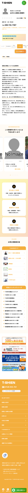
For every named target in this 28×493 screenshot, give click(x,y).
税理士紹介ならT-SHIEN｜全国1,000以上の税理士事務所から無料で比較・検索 (13, 464)
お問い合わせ (6, 471)
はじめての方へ (6, 398)
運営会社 (15, 473)
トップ (2, 46)
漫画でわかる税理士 (7, 443)
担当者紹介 (8, 46)
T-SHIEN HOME (6, 469)
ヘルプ (18, 469)
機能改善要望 (13, 469)
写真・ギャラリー (14, 46)
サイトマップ (12, 471)
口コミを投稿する (20, 51)
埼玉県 (11, 22)
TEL (9, 25)
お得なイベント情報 (7, 434)
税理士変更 (5, 407)
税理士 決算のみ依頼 (7, 411)
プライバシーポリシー (8, 473)
